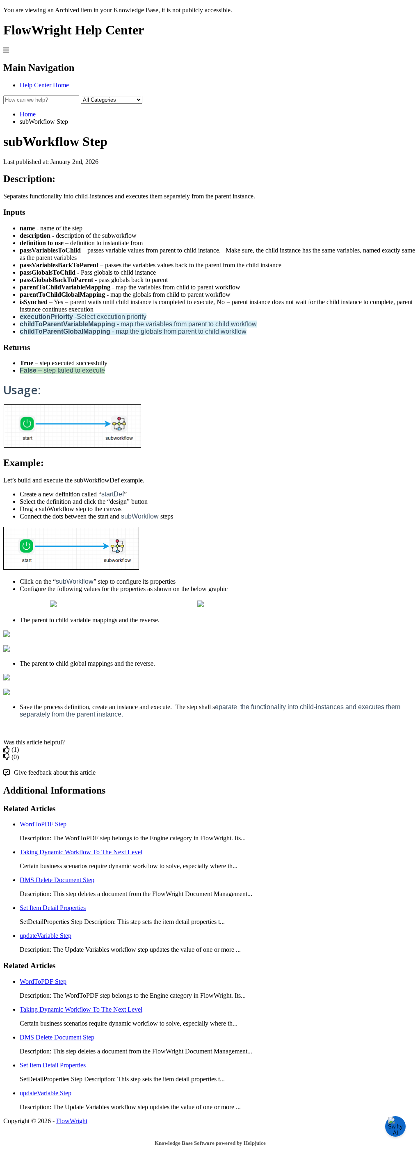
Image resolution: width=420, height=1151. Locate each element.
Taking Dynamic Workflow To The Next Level (81, 851)
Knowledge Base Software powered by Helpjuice (210, 1143)
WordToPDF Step (43, 824)
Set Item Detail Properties (53, 907)
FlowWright (71, 1120)
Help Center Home (44, 85)
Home (28, 114)
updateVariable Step (45, 935)
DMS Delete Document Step (57, 879)
